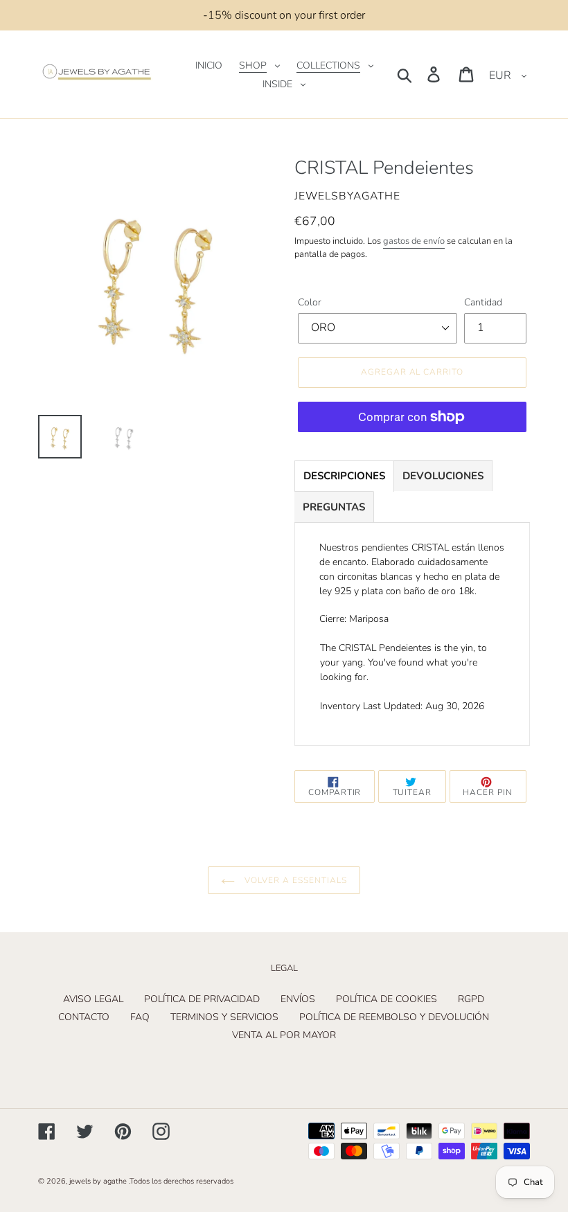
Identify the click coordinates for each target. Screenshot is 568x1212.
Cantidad (483, 302)
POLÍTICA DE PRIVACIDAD (202, 999)
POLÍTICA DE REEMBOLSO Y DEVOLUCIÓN (394, 1017)
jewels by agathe (98, 1181)
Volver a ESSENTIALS (294, 880)
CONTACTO (83, 1017)
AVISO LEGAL (93, 999)
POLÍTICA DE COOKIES (386, 999)
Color (309, 302)
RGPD (471, 999)
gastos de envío (414, 241)
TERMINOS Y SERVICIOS (224, 1017)
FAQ (140, 1017)
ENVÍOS (298, 999)
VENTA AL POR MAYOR (284, 1035)
